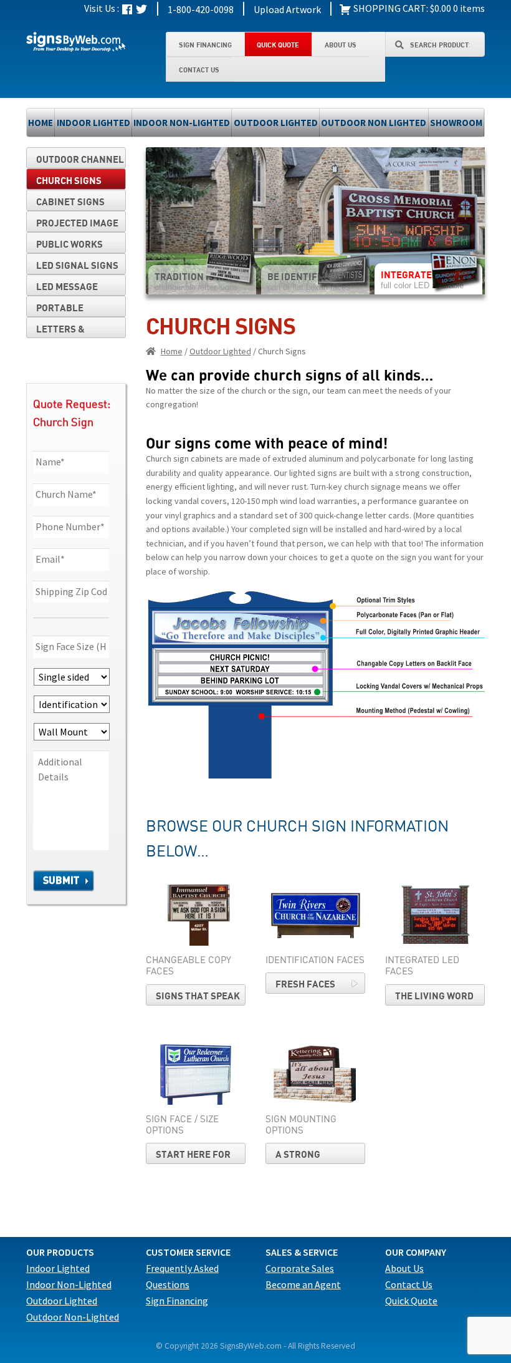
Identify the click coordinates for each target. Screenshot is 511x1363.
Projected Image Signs (77, 224)
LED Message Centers (67, 288)
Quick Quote (278, 45)
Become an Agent (303, 1284)
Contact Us (199, 69)
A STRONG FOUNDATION (305, 1156)
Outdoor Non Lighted (373, 123)
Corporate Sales (299, 1268)
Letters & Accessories (66, 330)
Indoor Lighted (93, 123)
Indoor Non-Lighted (181, 123)
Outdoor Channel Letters (80, 160)
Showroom (456, 123)
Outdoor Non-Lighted (72, 1317)
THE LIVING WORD (434, 995)
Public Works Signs (69, 245)
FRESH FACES (305, 983)
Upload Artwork (287, 9)
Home (40, 123)
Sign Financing (205, 45)
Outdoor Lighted (276, 123)
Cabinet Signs (70, 201)
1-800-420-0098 (201, 9)
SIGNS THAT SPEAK (198, 995)
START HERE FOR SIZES (193, 1156)
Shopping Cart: (389, 8)
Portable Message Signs (72, 309)
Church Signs (69, 180)
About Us (340, 45)
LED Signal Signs (77, 265)
